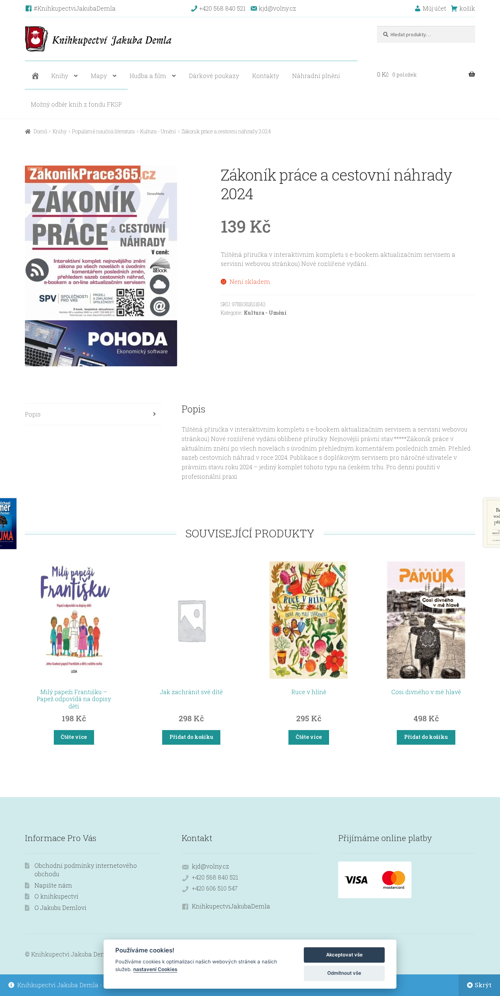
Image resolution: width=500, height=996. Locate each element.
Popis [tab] (33, 414)
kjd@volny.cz (210, 866)
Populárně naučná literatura (103, 131)
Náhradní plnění (316, 75)
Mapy (99, 75)
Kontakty (265, 75)
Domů (40, 131)
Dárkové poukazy (214, 75)
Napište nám (53, 885)
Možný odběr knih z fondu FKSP (76, 104)
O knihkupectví (56, 896)
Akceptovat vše (344, 955)
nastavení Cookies (155, 969)
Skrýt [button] (483, 985)
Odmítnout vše (344, 973)
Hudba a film (148, 75)
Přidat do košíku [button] (191, 736)
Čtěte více (74, 736)
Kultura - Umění (158, 131)
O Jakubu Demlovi (60, 907)
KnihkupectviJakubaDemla (231, 906)
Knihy (59, 75)
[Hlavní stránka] (34, 76)
